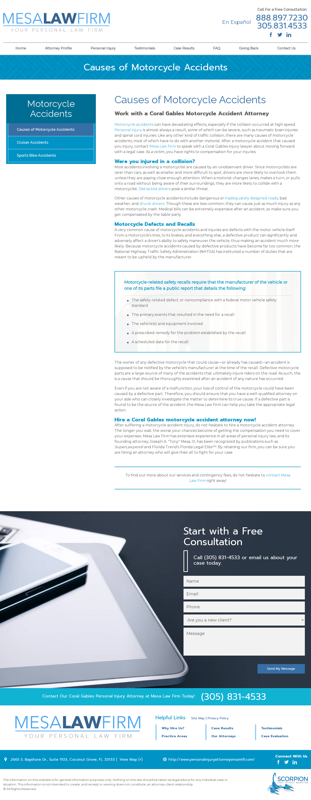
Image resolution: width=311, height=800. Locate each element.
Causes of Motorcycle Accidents (45, 129)
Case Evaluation (274, 736)
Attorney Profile (58, 48)
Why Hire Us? (173, 728)
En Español (236, 22)
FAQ (216, 48)
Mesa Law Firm (162, 146)
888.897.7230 (282, 18)
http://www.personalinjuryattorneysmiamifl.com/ (211, 759)
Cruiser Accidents (32, 142)
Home (20, 48)
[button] (230, 727)
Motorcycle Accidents (51, 108)
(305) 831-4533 (233, 697)
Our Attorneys (223, 736)
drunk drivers (152, 203)
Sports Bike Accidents (36, 155)
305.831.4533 (282, 26)
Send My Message (281, 668)
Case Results (184, 48)
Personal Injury (103, 48)
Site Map (198, 718)
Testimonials (144, 48)
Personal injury (128, 130)
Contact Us (286, 48)
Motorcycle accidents (134, 124)
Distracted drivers (155, 189)
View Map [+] (131, 759)
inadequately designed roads (251, 198)
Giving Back (248, 48)
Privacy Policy (218, 718)
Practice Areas (174, 736)
